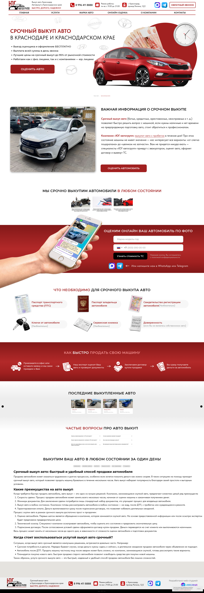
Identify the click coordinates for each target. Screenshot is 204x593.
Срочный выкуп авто (105, 95)
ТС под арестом (126, 466)
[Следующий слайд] (201, 406)
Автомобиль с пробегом (87, 466)
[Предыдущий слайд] (3, 406)
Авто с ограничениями (116, 466)
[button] (182, 5)
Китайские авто (77, 466)
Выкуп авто (96, 95)
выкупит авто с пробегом (149, 135)
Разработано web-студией (183, 580)
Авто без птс (96, 466)
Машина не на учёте (106, 466)
